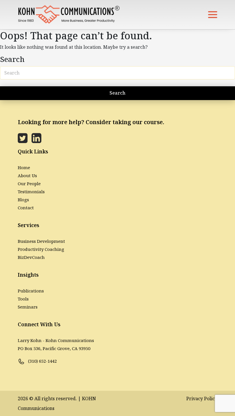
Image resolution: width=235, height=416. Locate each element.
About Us (27, 175)
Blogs (23, 199)
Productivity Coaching (41, 249)
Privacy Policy (201, 398)
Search (117, 93)
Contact (26, 207)
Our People (29, 183)
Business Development (41, 241)
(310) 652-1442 (42, 361)
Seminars (28, 307)
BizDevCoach (31, 257)
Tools (23, 299)
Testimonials (31, 191)
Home (24, 167)
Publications (31, 291)
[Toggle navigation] (212, 14)
